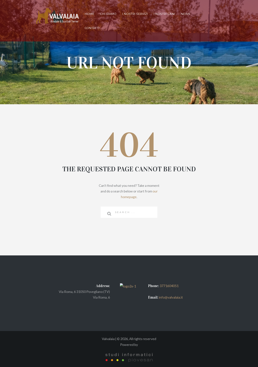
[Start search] (108, 213)
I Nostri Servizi (135, 14)
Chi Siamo (108, 14)
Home (89, 14)
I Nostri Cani (164, 14)
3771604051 (169, 286)
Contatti (92, 28)
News (185, 14)
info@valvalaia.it (170, 297)
